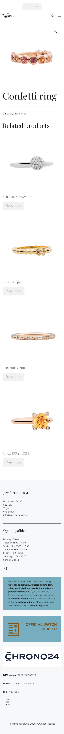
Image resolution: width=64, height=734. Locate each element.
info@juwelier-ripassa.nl (15, 515)
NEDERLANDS (32, 6)
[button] (52, 16)
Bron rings (20, 113)
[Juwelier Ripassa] (9, 16)
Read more (13, 206)
